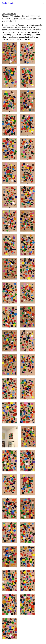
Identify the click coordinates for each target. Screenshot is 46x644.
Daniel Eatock (7, 3)
